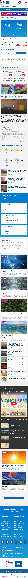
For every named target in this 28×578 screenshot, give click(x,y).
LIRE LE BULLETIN (21, 141)
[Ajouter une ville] (27, 9)
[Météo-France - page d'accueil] (18, 564)
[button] (26, 2)
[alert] (22, 2)
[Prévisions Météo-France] (7, 2)
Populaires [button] (24, 419)
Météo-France (18, 571)
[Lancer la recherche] (26, 6)
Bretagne (5, 502)
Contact (17, 556)
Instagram (16, 542)
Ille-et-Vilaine (11, 502)
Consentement (18, 553)
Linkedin (12, 542)
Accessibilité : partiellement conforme (7, 556)
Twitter (7, 542)
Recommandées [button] (6, 419)
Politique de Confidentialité (18, 550)
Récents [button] (15, 419)
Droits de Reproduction (7, 553)
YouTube (21, 542)
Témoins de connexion (7, 550)
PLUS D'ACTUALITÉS (13, 498)
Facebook (2, 542)
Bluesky (25, 542)
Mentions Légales (19, 547)
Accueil (2, 502)
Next (27, 575)
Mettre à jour (20, 53)
